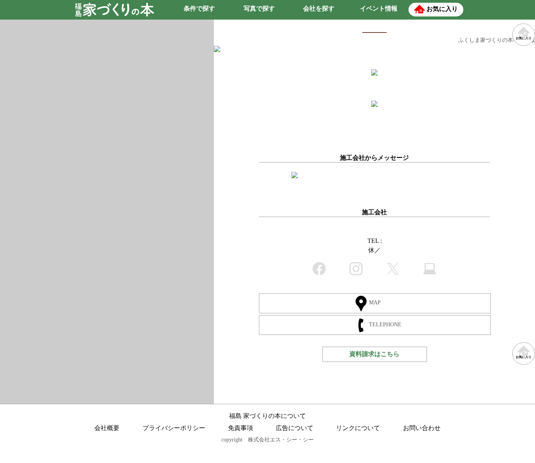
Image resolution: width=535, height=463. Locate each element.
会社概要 (106, 428)
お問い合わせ (422, 428)
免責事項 (240, 428)
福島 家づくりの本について (267, 415)
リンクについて (358, 428)
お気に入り (523, 357)
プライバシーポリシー (174, 428)
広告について (294, 428)
